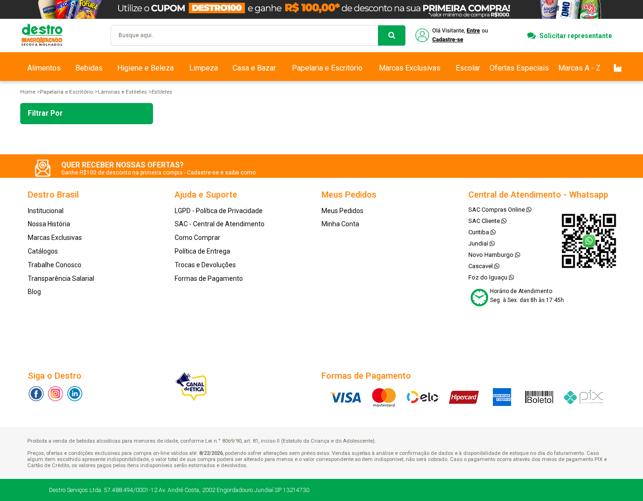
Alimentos (44, 68)
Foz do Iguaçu (488, 277)
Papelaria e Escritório (327, 68)
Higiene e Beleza (145, 68)
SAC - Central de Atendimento (220, 224)
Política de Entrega (202, 251)
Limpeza (203, 68)
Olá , (452, 35)
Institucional (46, 211)
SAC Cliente (484, 220)
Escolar (468, 68)
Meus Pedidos (342, 211)
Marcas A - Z (579, 68)
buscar (391, 35)
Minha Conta (340, 224)
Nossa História (49, 224)
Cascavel (481, 266)
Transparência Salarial (61, 278)
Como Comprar (197, 237)
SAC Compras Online (497, 209)
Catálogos (43, 251)
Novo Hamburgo (491, 254)
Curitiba (479, 232)
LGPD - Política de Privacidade (219, 211)
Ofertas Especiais (519, 68)
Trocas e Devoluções (205, 265)
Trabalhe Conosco (54, 265)
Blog (34, 291)
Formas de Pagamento (209, 278)
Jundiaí (479, 243)
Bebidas (89, 68)
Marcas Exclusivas (410, 68)
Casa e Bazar (254, 68)
